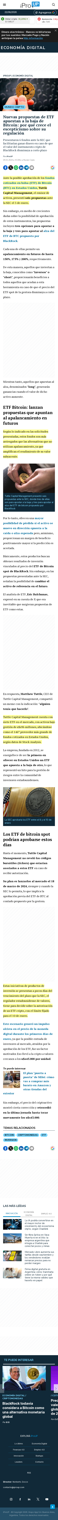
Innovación (19, 1456)
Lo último (19, 1443)
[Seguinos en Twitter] (38, 1499)
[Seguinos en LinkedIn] (29, 1499)
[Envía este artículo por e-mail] (31, 167)
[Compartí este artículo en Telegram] (26, 167)
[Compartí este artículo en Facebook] (5, 167)
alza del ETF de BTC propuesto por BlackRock (28, 236)
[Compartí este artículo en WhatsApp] (16, 167)
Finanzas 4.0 (18, 1450)
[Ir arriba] (52, 1506)
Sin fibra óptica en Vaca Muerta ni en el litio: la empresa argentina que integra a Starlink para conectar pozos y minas (37, 1240)
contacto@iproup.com (13, 1487)
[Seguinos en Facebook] (20, 1499)
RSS (29, 1473)
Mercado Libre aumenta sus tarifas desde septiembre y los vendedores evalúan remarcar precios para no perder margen (39, 1257)
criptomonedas (28, 1135)
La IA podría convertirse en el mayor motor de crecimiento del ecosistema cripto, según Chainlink (39, 1224)
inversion (11, 1140)
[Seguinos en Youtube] (46, 1499)
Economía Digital (39, 1443)
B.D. (8, 1422)
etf (44, 1135)
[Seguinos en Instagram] (11, 1499)
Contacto (39, 1462)
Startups (39, 1456)
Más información (33, 38)
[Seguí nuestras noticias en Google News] (52, 167)
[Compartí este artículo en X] (10, 167)
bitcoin (9, 1135)
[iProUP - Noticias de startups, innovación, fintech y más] (29, 5)
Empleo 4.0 (39, 1450)
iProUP (9, 156)
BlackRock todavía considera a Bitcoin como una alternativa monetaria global (23, 1410)
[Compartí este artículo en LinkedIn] (21, 167)
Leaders (18, 1462)
